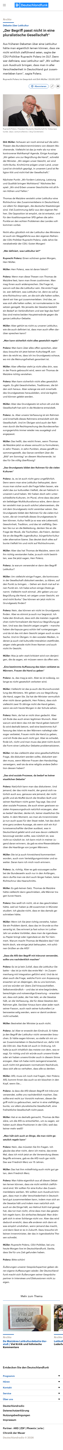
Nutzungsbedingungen (16, 1415)
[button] (4, 5)
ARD (16, 1428)
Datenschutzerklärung (16, 1410)
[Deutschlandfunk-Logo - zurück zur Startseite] (31, 5)
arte (41, 1428)
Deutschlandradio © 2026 (18, 1437)
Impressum (9, 1419)
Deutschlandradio (13, 1405)
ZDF (23, 1428)
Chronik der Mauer (14, 1432)
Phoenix (32, 1428)
